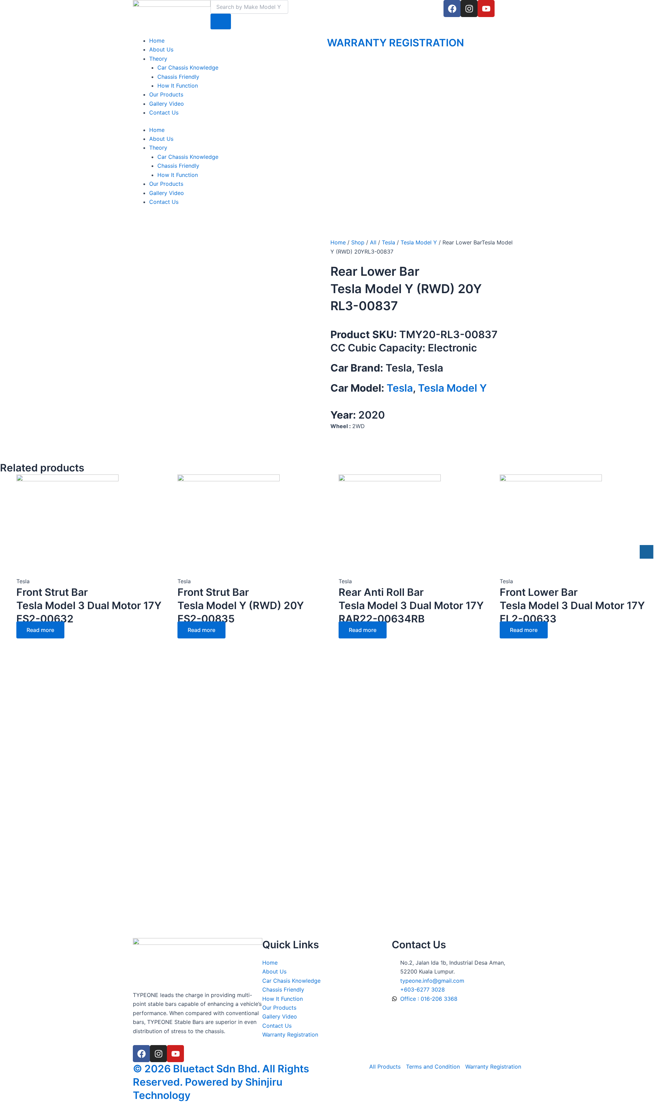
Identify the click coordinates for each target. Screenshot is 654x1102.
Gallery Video (166, 103)
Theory (158, 58)
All (373, 242)
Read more (40, 630)
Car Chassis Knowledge (187, 67)
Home (157, 40)
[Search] (221, 21)
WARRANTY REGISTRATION (395, 42)
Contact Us (163, 112)
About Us (161, 49)
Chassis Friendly (178, 76)
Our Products (166, 94)
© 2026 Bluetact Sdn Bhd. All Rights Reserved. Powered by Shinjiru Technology (221, 1081)
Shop (357, 242)
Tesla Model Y (419, 242)
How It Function (177, 85)
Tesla (388, 242)
